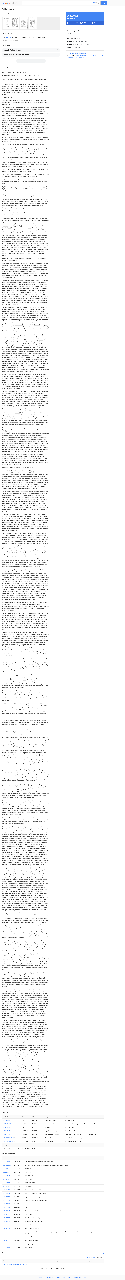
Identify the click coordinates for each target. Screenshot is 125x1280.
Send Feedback (49, 1277)
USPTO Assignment (97, 56)
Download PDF (73, 23)
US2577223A (7, 1207)
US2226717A (7, 1189)
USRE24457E (6, 1172)
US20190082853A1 (8, 1141)
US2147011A (7, 1168)
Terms (69, 1277)
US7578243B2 (7, 1161)
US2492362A (7, 1214)
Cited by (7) (73, 53)
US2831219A (7, 1200)
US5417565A (7, 1134)
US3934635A (7, 1165)
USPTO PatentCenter (85, 56)
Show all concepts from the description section (16, 1264)
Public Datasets (60, 1277)
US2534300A (7, 1225)
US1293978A (7, 1244)
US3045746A (7, 1232)
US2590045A (7, 1211)
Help (85, 1277)
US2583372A (7, 1175)
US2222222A (7, 1186)
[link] (25, 38)
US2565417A (7, 1237)
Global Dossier (78, 57)
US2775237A (7, 1218)
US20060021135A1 (8, 1138)
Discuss (85, 57)
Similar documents (82, 53)
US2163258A (7, 1197)
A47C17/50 (8, 37)
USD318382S (7, 1131)
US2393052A (7, 1182)
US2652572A (7, 1179)
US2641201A (7, 1240)
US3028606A (7, 1120)
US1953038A (7, 1204)
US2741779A (7, 1228)
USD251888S (7, 1124)
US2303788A (7, 1247)
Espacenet (70, 57)
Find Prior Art (85, 23)
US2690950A (7, 1221)
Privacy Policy (77, 1277)
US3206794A (7, 1193)
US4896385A (7, 1127)
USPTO (77, 56)
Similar (95, 23)
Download (92, 1257)
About (40, 1277)
